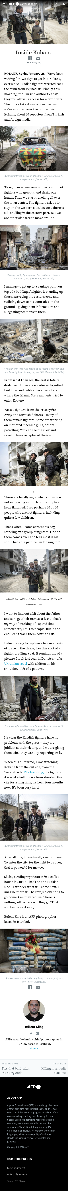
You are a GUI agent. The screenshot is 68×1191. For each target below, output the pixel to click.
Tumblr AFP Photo (16, 1181)
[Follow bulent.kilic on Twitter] (31, 1033)
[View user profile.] (34, 1011)
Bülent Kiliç (34, 1027)
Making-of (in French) (17, 1174)
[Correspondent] (22, 3)
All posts (34, 1048)
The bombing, (34, 772)
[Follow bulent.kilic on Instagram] (37, 1033)
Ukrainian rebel (15, 664)
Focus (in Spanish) (16, 1168)
